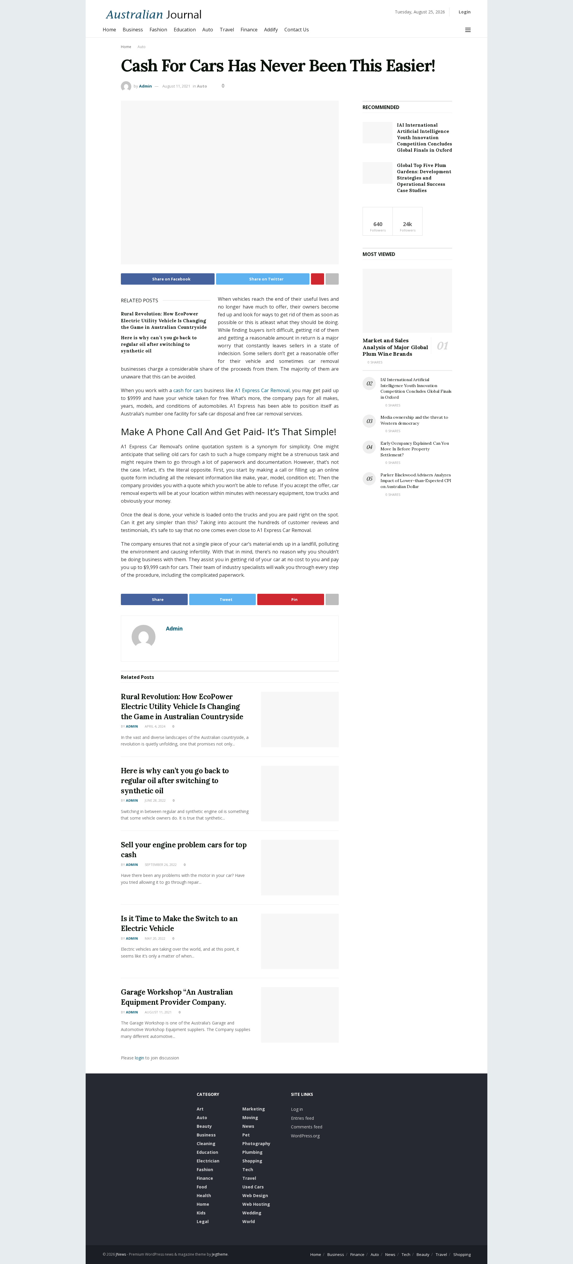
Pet (246, 1135)
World (248, 1221)
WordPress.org (305, 1136)
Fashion (158, 29)
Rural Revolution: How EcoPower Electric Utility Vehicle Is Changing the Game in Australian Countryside (164, 320)
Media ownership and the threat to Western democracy (414, 420)
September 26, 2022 (160, 864)
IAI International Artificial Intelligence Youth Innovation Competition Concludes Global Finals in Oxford (424, 137)
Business (133, 29)
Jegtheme (220, 1254)
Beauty (204, 1126)
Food (202, 1187)
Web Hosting (256, 1204)
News (248, 1126)
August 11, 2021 (176, 86)
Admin (145, 86)
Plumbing (252, 1152)
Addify (271, 29)
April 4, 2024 (154, 726)
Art (200, 1109)
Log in (297, 1109)
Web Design (255, 1195)
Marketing (253, 1109)
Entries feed (302, 1118)
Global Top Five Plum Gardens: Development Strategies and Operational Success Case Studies (424, 177)
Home (109, 29)
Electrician (208, 1161)
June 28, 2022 (155, 800)
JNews (121, 1254)
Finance (249, 29)
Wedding (251, 1213)
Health (204, 1195)
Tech (247, 1169)
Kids (201, 1213)
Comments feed (306, 1127)
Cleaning (206, 1143)
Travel (227, 29)
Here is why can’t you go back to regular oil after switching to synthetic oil (159, 344)
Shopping (252, 1161)
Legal (203, 1221)
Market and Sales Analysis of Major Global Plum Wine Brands (395, 347)
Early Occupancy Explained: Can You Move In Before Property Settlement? (415, 449)
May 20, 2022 (154, 938)
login (139, 1058)
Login (464, 12)
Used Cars (253, 1187)
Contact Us (296, 29)
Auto (207, 29)
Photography (256, 1143)
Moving (250, 1117)
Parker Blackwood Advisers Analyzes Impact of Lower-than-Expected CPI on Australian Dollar (416, 480)
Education (185, 29)
